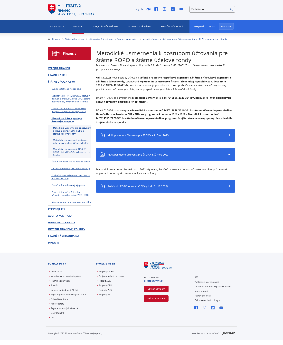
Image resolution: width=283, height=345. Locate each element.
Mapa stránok (201, 291)
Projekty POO (105, 289)
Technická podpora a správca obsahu (213, 286)
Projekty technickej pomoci (112, 276)
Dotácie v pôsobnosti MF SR (64, 289)
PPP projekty (56, 209)
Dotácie (53, 242)
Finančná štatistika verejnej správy (68, 185)
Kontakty (226, 26)
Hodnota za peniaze (61, 222)
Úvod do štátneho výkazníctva (66, 88)
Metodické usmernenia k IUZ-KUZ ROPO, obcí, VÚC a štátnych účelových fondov (71, 152)
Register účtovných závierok (64, 308)
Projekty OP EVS (106, 271)
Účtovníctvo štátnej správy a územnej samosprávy (66, 120)
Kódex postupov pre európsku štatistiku (71, 201)
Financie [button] (77, 26)
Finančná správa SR (60, 280)
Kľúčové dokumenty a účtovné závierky (70, 168)
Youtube (182, 9)
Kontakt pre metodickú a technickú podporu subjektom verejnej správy (68, 110)
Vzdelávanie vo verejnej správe (66, 276)
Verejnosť (199, 26)
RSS (196, 277)
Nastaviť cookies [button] (203, 295)
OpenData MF (57, 312)
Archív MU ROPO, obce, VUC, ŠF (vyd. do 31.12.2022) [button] (138, 186)
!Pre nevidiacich (148, 9)
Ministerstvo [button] (57, 26)
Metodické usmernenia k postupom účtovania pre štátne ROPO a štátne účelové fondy (72, 130)
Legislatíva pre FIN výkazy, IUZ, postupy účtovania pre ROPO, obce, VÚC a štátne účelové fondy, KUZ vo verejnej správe (70, 98)
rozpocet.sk (56, 271)
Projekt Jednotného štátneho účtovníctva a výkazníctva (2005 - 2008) (70, 194)
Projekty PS (104, 294)
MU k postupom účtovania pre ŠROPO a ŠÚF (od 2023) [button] (138, 154)
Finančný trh (57, 75)
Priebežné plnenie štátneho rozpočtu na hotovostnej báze (70, 177)
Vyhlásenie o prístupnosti (207, 281)
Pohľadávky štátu (59, 299)
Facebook (157, 9)
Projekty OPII (105, 285)
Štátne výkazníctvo (61, 81)
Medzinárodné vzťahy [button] (139, 26)
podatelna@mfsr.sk (153, 280)
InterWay (228, 333)
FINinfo (54, 285)
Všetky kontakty (156, 288)
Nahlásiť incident (156, 298)
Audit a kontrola (60, 215)
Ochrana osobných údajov (207, 300)
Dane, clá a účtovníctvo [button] (105, 26)
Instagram (165, 9)
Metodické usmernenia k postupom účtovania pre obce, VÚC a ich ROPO (70, 141)
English (139, 9)
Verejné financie (59, 68)
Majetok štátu (57, 303)
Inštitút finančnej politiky (66, 229)
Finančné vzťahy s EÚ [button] (172, 26)
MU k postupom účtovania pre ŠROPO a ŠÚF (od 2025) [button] (138, 135)
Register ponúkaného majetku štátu (68, 294)
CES (52, 317)
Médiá (211, 26)
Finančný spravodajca (63, 236)
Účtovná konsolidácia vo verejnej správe (70, 161)
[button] (231, 9)
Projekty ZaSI (105, 280)
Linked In (173, 9)
